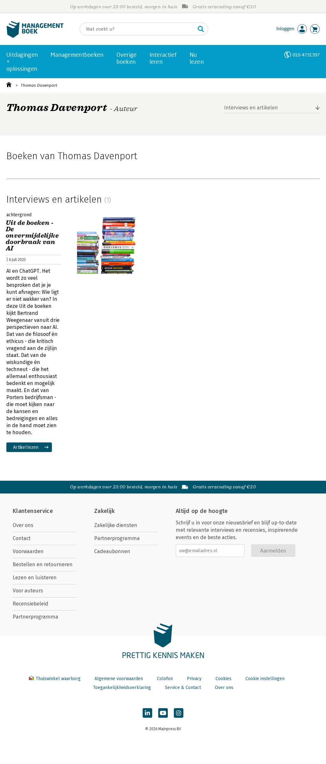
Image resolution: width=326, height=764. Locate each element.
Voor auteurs (28, 591)
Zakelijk (104, 511)
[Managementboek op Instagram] (178, 713)
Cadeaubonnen (112, 551)
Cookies (223, 678)
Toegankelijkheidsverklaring (122, 687)
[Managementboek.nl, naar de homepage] (35, 36)
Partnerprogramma (35, 617)
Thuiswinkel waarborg (58, 678)
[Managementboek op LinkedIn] (147, 713)
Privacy (194, 678)
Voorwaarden (28, 551)
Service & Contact (183, 687)
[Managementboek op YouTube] (163, 713)
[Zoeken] (201, 29)
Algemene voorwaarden (119, 678)
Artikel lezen (26, 447)
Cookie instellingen (265, 678)
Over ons (23, 525)
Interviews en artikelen (251, 108)
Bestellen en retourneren (43, 564)
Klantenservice (33, 511)
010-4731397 (306, 54)
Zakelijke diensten (115, 525)
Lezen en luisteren (35, 578)
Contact (22, 538)
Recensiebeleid (30, 604)
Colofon (165, 678)
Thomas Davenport (39, 85)
